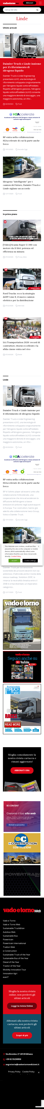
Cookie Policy (16, 556)
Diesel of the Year (11, 962)
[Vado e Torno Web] (11, 3)
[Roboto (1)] (22, 667)
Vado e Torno (9, 920)
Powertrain (8, 939)
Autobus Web (9, 932)
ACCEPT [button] (14, 561)
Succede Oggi (22, 149)
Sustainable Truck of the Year (16, 954)
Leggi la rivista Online (22, 1006)
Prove (20, 257)
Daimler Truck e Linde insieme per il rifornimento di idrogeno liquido (22, 67)
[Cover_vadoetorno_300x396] (22, 624)
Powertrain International (14, 943)
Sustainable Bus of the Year (15, 958)
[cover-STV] (22, 709)
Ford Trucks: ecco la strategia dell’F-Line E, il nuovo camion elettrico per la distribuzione (19, 297)
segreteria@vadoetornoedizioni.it (22, 1064)
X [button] (38, 546)
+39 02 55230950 (13, 1059)
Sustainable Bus (10, 936)
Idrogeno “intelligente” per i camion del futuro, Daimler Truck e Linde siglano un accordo (21, 185)
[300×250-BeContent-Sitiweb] (22, 816)
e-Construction (10, 951)
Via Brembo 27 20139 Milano (19, 1054)
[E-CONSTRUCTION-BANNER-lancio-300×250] (22, 848)
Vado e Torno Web (11, 924)
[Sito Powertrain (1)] (22, 880)
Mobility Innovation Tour (14, 969)
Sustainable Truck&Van (13, 928)
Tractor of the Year (12, 966)
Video (25, 257)
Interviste (21, 306)
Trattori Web (9, 947)
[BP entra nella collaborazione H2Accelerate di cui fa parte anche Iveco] (22, 123)
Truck (20, 104)
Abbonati (29, 3)
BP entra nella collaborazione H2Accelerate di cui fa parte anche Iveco (21, 140)
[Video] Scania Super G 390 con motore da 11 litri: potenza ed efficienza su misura (20, 248)
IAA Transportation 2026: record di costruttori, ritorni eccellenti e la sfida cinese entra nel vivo (21, 346)
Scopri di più (22, 1035)
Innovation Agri (10, 973)
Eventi (20, 355)
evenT (6, 977)
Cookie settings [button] (30, 561)
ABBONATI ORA (22, 770)
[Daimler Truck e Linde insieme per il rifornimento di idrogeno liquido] (22, 45)
